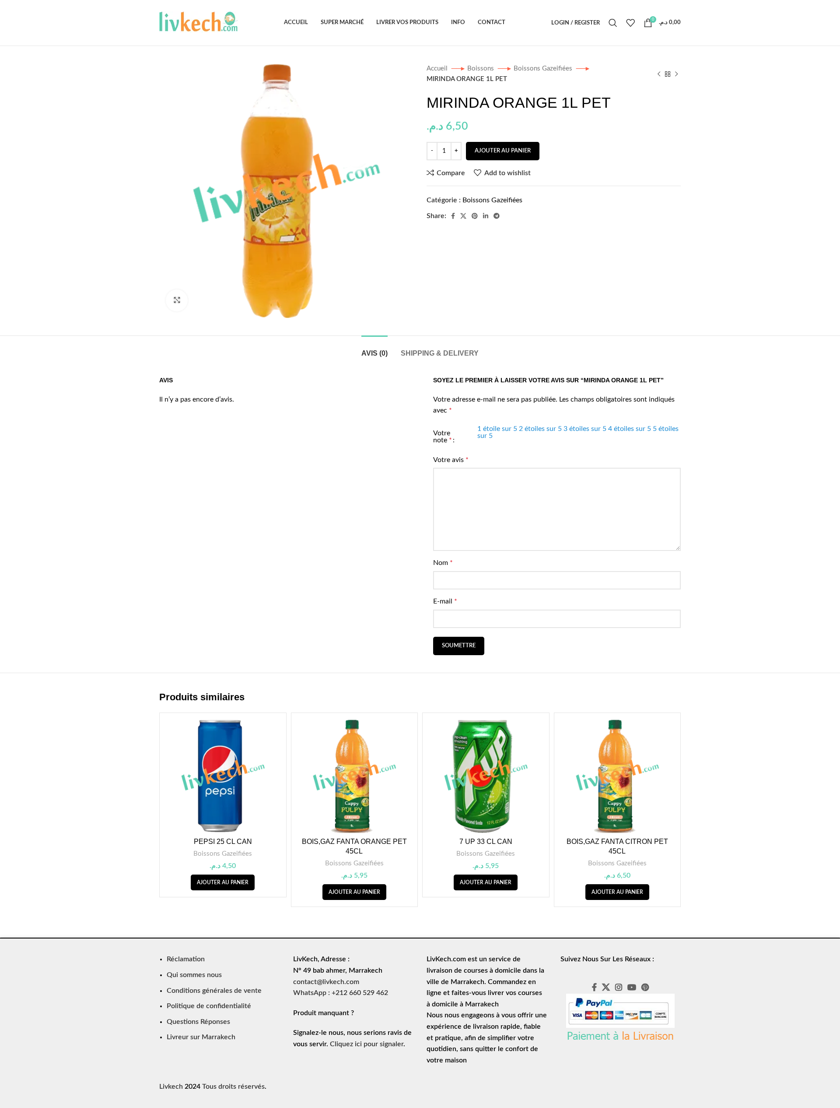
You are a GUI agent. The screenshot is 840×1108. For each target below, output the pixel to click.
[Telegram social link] (496, 216)
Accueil (438, 68)
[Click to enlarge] (177, 300)
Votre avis (451, 459)
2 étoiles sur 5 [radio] (540, 428)
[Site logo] (198, 22)
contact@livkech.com (326, 981)
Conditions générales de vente (214, 990)
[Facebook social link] (453, 216)
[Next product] (676, 74)
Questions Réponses (198, 1021)
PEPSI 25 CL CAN (223, 841)
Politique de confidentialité (209, 1005)
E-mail (445, 601)
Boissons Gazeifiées (544, 68)
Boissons (481, 68)
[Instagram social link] (618, 987)
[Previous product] (658, 74)
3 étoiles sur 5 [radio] (585, 428)
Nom (443, 562)
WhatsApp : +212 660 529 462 (340, 992)
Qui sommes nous (194, 974)
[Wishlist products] (630, 23)
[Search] (613, 23)
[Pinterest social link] (474, 216)
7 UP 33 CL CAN (485, 841)
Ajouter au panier (503, 151)
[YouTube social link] (632, 987)
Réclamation (186, 959)
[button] (223, 882)
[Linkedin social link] (485, 216)
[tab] (374, 348)
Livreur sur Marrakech (201, 1037)
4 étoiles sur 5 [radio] (629, 428)
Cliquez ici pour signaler (366, 1044)
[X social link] (463, 216)
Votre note (442, 437)
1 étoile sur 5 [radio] (497, 428)
